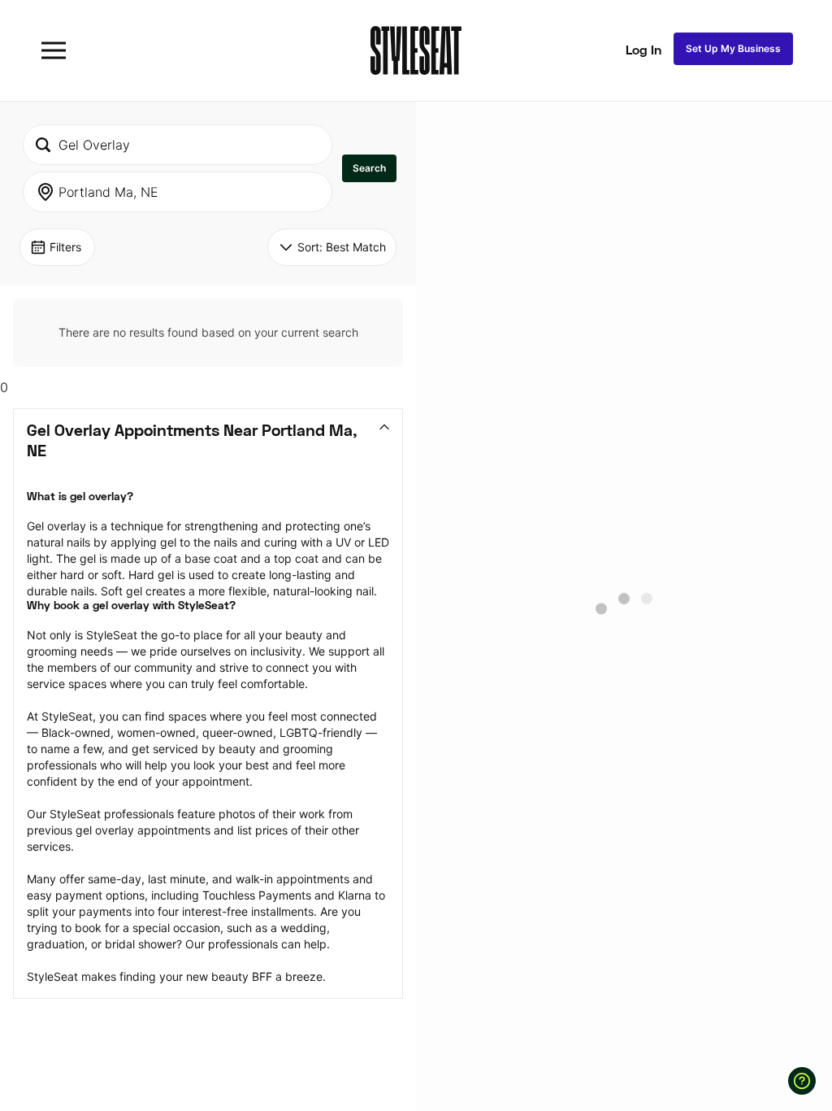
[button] (369, 168)
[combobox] (177, 145)
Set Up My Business (733, 48)
